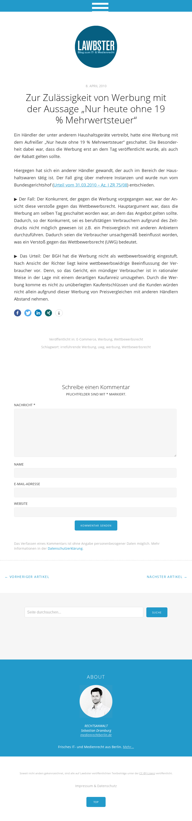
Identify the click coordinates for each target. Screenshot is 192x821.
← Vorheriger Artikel (27, 576)
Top (96, 802)
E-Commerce (86, 339)
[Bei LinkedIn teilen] (38, 312)
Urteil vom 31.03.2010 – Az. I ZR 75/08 (90, 185)
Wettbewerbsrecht (128, 339)
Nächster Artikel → (167, 576)
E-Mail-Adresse (27, 484)
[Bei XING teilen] (48, 312)
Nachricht (24, 405)
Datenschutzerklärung (65, 548)
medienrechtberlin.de (96, 735)
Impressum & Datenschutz (96, 786)
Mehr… (128, 747)
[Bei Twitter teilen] (27, 312)
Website (21, 503)
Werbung (105, 339)
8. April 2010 (96, 86)
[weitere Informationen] (59, 313)
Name (19, 464)
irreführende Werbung (78, 347)
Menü (96, 6)
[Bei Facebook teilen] (17, 312)
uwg (101, 347)
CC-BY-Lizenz (147, 773)
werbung (113, 347)
